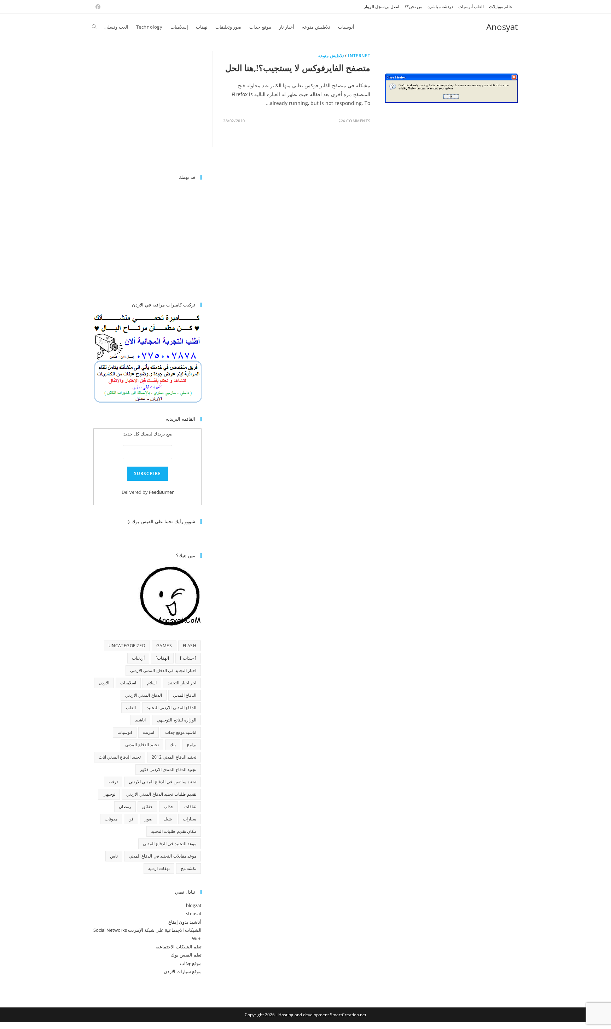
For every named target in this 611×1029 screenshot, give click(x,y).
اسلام (152, 683)
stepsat (194, 913)
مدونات (111, 819)
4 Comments (356, 120)
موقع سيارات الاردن (183, 971)
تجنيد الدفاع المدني (142, 745)
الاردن (104, 683)
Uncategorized (127, 646)
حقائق (147, 806)
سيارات (189, 819)
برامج (191, 745)
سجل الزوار (374, 7)
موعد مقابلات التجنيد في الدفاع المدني (162, 856)
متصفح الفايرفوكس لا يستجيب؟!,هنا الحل (297, 68)
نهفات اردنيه (158, 868)
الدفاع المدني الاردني (143, 695)
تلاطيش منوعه (331, 56)
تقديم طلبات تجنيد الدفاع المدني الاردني (161, 794)
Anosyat (502, 27)
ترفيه (113, 782)
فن (131, 819)
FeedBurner (161, 492)
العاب (131, 707)
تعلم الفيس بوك (186, 955)
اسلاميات (128, 683)
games (164, 646)
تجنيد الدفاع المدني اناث (120, 757)
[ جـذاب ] (188, 658)
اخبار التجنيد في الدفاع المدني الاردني (163, 670)
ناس (114, 856)
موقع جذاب (191, 963)
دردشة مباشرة (440, 7)
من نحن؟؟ (413, 7)
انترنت (148, 732)
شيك (167, 819)
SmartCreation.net (348, 1015)
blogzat (194, 905)
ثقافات (190, 806)
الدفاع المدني (184, 695)
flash (189, 646)
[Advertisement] (142, 108)
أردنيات (138, 658)
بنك (173, 745)
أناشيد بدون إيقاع (185, 922)
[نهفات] (162, 658)
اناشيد (140, 720)
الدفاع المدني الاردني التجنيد (171, 707)
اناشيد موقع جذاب (180, 732)
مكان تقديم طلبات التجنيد (173, 831)
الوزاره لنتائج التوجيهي (176, 720)
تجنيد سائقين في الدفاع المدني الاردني (162, 782)
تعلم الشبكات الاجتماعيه (179, 946)
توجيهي (109, 794)
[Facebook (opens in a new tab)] (96, 6)
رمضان (125, 806)
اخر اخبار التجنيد (182, 683)
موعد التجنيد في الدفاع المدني (169, 844)
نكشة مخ (188, 868)
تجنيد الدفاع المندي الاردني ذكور (168, 769)
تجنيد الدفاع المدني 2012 (174, 757)
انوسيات (124, 732)
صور (148, 819)
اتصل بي (392, 7)
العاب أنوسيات (471, 7)
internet (359, 56)
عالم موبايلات (500, 7)
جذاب (168, 806)
